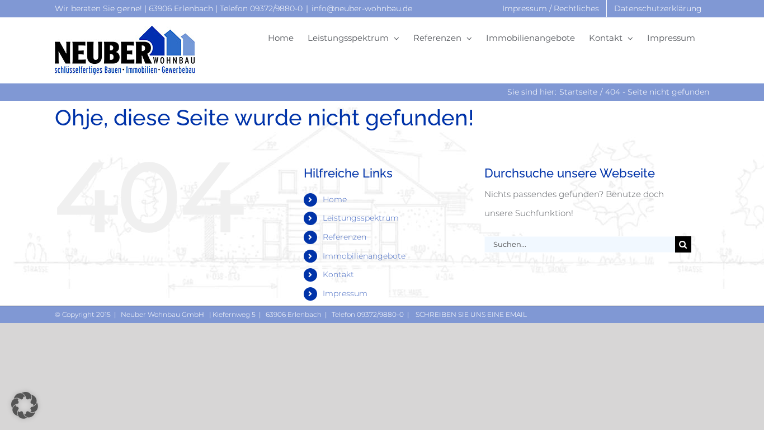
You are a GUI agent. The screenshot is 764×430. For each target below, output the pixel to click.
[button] (24, 405)
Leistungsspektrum (361, 218)
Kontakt (338, 274)
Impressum (345, 293)
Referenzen (344, 237)
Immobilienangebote (364, 256)
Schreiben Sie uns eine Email (470, 314)
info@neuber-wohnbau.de (362, 8)
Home (335, 199)
